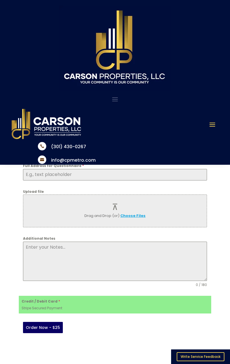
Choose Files (133, 215)
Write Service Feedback (200, 356)
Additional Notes (39, 238)
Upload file (33, 191)
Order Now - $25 (43, 327)
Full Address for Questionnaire (53, 165)
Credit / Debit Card (41, 301)
